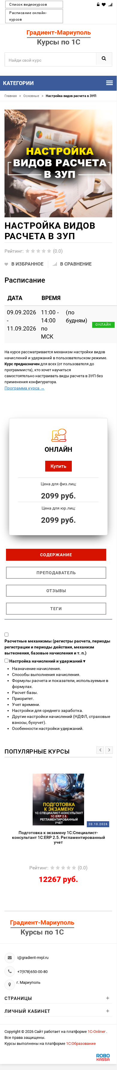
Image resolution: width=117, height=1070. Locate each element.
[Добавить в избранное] (43, 777)
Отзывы (56, 590)
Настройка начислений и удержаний (47, 661)
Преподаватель (56, 572)
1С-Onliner (97, 1031)
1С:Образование (81, 1043)
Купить (58, 466)
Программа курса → (24, 388)
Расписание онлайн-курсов (28, 16)
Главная (12, 96)
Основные (33, 96)
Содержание (56, 554)
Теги (56, 608)
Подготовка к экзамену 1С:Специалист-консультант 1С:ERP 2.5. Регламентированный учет (58, 837)
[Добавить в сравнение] (68, 777)
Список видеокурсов (28, 4)
